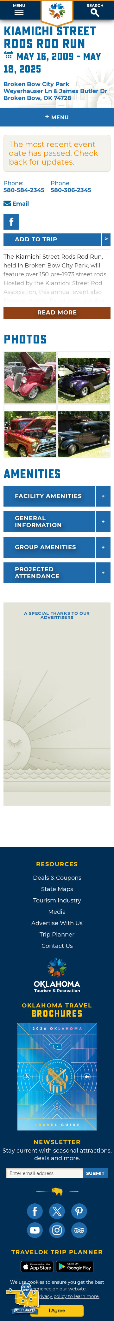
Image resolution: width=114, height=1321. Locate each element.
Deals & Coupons (57, 877)
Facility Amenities (48, 496)
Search (95, 5)
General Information (38, 522)
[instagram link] (57, 1230)
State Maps (57, 889)
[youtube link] (35, 1230)
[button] (19, 10)
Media (57, 911)
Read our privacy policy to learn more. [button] (57, 1296)
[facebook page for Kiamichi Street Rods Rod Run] (11, 222)
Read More (57, 312)
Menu (19, 5)
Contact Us (57, 945)
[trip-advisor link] (79, 1230)
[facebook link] (35, 1211)
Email (20, 203)
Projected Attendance (37, 573)
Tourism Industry (57, 900)
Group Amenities (45, 547)
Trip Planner (57, 934)
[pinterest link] (79, 1211)
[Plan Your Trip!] (23, 1298)
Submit (95, 1173)
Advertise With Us (57, 923)
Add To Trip (36, 239)
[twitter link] (57, 1211)
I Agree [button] (57, 1310)
